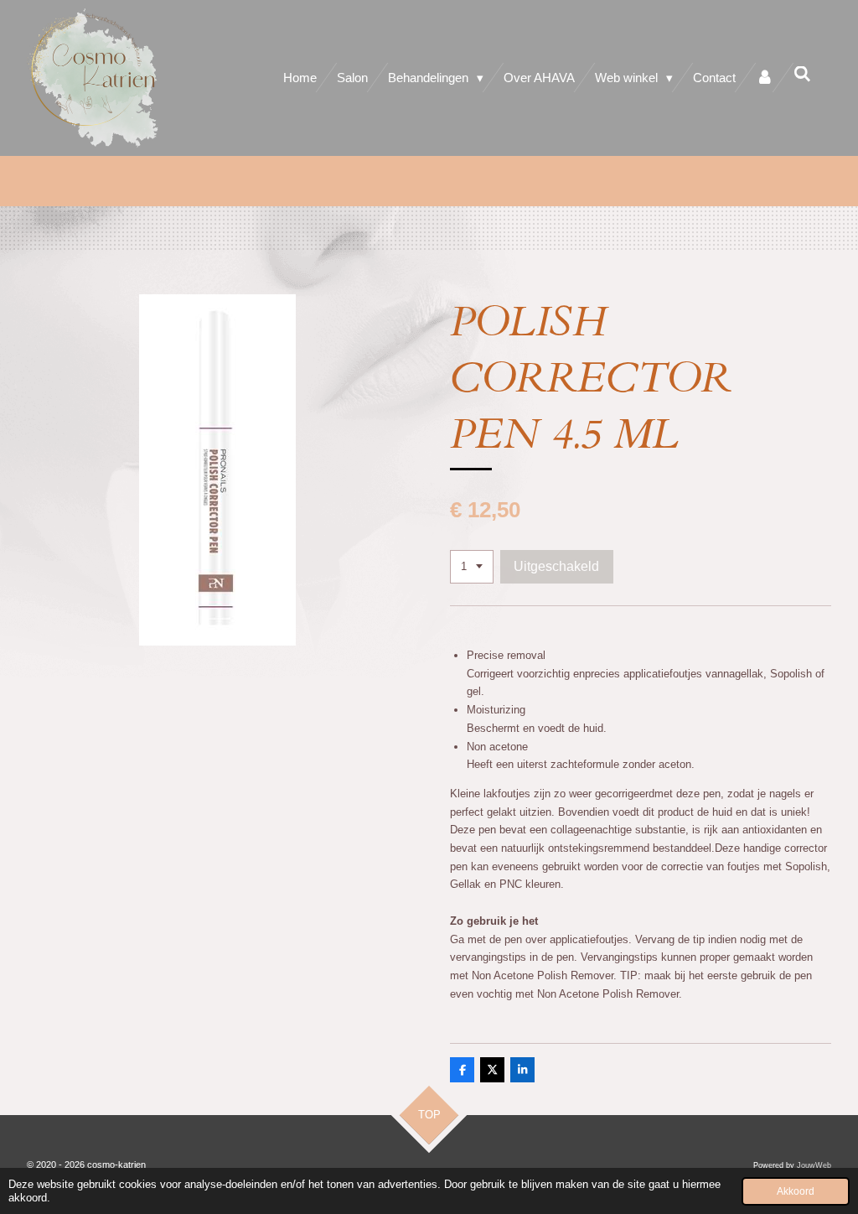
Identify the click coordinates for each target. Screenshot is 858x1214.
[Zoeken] (802, 74)
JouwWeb (814, 1165)
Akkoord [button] (795, 1190)
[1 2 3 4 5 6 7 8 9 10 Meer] (472, 567)
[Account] (764, 77)
